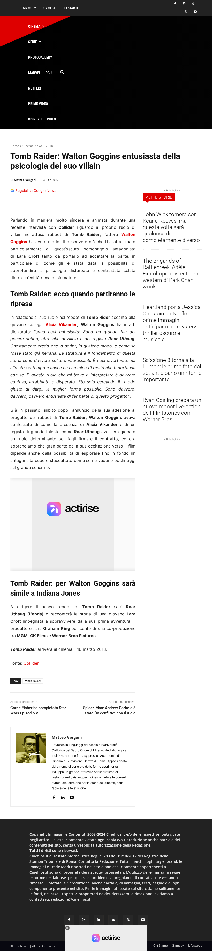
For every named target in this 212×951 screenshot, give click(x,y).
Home (14, 146)
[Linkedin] (117, 193)
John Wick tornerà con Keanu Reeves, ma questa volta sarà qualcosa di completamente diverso (171, 227)
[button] (62, 72)
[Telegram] (129, 193)
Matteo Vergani (25, 180)
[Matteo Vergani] (31, 767)
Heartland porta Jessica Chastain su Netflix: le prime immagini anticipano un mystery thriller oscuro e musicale (172, 323)
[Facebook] (175, 4)
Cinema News (32, 146)
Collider (31, 663)
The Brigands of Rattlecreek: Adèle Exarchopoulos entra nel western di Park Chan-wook (172, 274)
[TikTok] (193, 4)
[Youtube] (195, 12)
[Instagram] (184, 4)
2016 (49, 146)
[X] (186, 12)
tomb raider (33, 681)
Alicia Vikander (61, 324)
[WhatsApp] (105, 193)
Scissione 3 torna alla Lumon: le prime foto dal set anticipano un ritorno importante (172, 370)
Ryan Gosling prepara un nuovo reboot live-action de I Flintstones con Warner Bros (172, 409)
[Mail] (113, 920)
